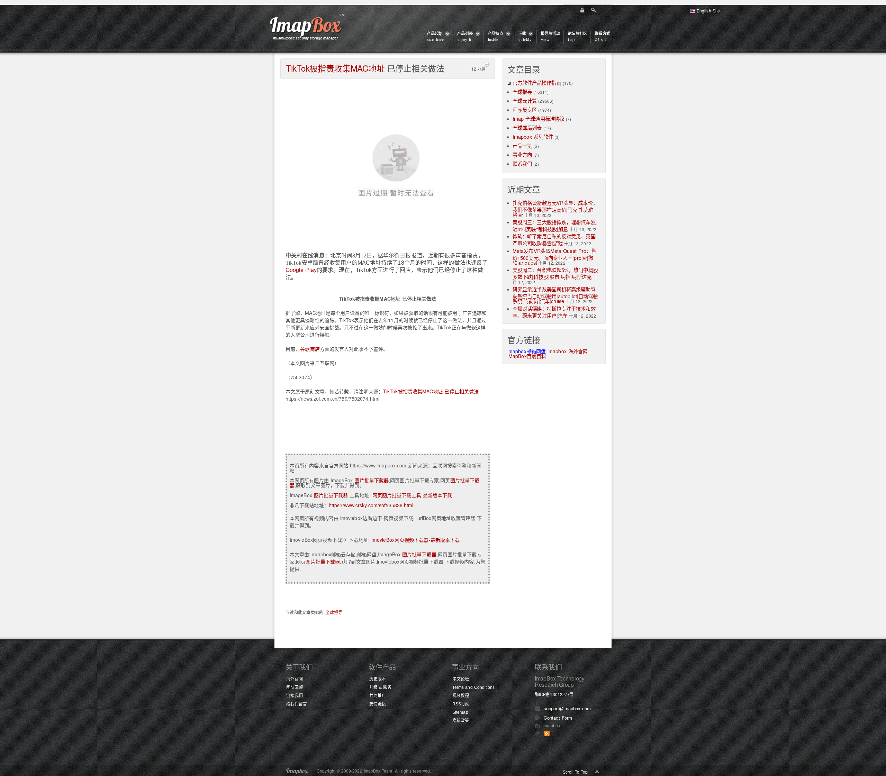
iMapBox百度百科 (526, 356)
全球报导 (334, 612)
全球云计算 (525, 100)
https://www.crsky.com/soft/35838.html (371, 505)
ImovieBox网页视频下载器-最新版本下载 (415, 539)
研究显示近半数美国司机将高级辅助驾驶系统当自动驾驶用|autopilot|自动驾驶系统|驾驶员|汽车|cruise (555, 294)
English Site (708, 10)
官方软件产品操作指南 (537, 82)
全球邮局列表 (527, 127)
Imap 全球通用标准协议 (538, 118)
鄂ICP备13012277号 (554, 694)
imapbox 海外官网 (568, 351)
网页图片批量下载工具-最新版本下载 (412, 495)
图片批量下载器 (371, 480)
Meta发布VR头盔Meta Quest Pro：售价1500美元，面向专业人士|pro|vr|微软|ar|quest (554, 256)
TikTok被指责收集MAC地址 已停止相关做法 (431, 391)
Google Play (301, 270)
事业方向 (522, 154)
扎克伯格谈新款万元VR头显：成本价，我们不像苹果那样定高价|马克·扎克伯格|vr (555, 208)
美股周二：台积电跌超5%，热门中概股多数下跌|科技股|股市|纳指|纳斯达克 (555, 273)
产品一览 (522, 145)
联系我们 (522, 163)
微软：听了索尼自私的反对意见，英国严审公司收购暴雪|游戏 (554, 239)
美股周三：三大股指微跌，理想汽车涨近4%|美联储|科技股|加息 (554, 225)
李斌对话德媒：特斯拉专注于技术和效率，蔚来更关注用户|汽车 (554, 312)
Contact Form (558, 717)
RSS (547, 733)
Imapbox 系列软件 (533, 136)
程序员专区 (525, 109)
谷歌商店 (309, 348)
